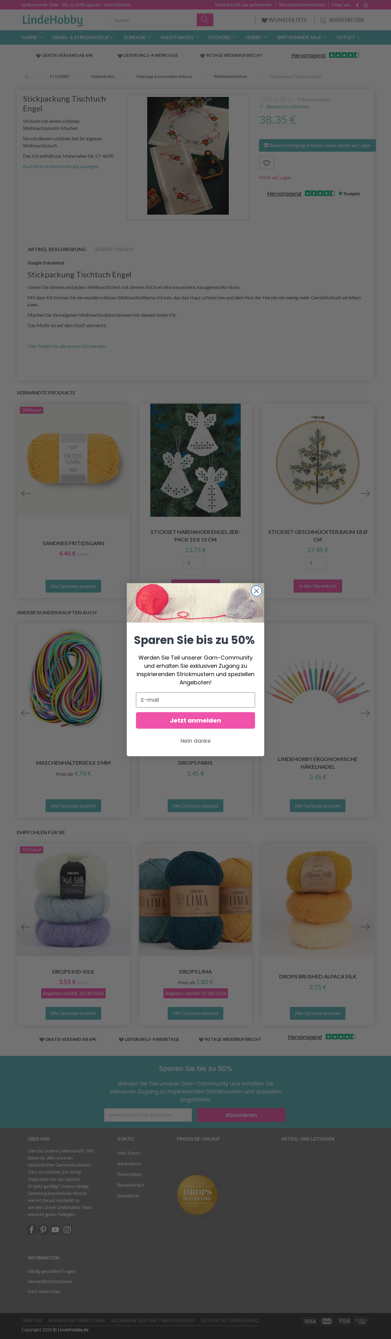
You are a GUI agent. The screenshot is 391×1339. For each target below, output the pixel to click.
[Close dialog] (256, 591)
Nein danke (196, 741)
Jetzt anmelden (195, 720)
